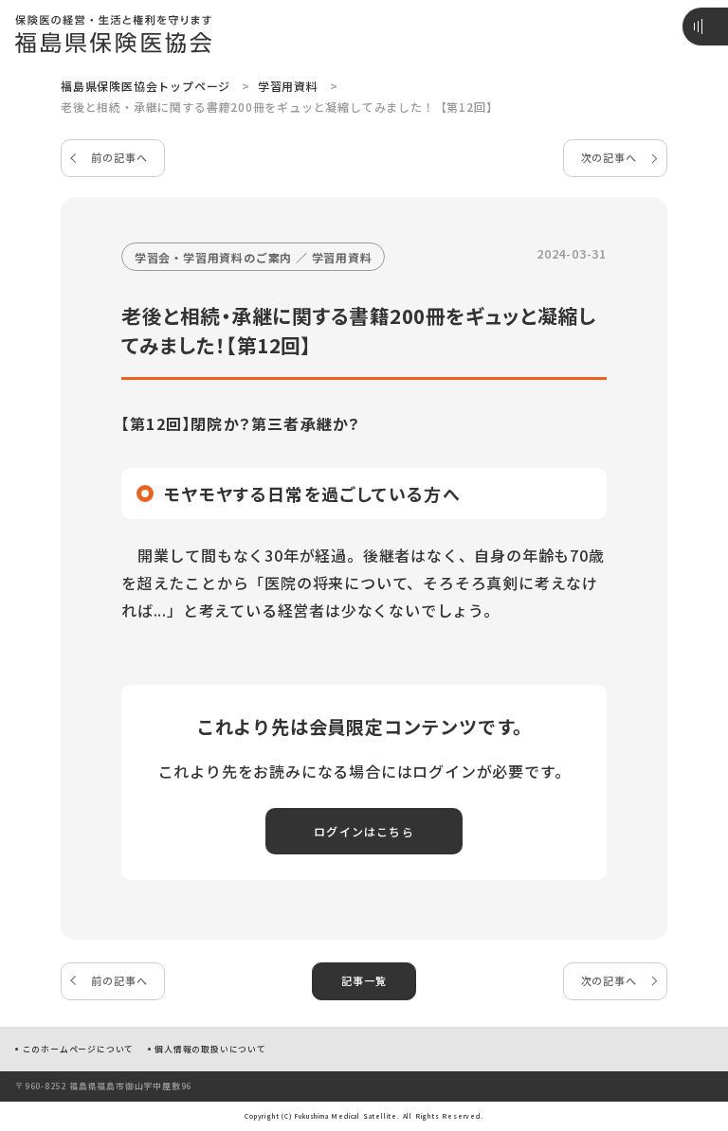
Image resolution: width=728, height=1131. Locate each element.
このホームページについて (79, 1049)
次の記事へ (609, 157)
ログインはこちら (364, 831)
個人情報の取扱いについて (210, 1049)
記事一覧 (363, 980)
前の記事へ (119, 157)
